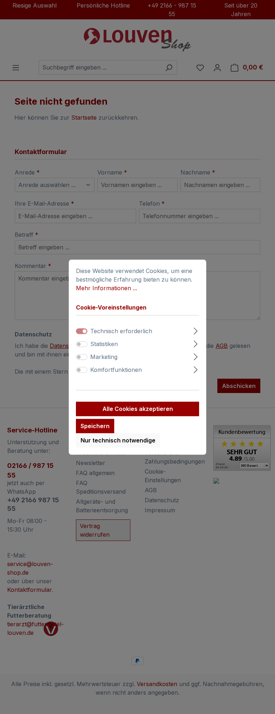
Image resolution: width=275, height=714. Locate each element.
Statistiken (104, 344)
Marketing (103, 356)
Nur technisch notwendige (118, 440)
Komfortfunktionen (116, 369)
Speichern (95, 426)
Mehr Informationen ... (106, 288)
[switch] (81, 344)
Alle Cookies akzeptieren (137, 408)
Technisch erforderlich (121, 331)
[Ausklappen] (195, 329)
